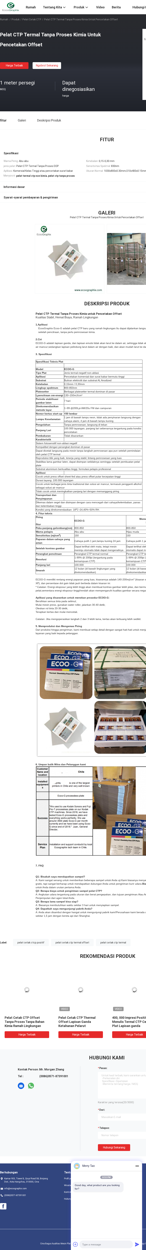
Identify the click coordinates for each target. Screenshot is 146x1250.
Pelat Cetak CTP (31, 19)
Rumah (4, 19)
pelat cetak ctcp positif (30, 942)
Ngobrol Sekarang (47, 65)
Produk (16, 19)
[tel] (41, 1086)
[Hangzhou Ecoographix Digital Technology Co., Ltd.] (10, 6)
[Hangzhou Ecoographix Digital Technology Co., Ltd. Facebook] (3, 1206)
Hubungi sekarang (114, 1147)
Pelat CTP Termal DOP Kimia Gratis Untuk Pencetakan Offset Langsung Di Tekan (25, 1022)
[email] (21, 1086)
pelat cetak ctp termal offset (72, 942)
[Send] (137, 1244)
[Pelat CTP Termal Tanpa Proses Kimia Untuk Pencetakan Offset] (27, 989)
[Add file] (75, 1244)
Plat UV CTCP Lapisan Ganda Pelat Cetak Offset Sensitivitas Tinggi (79, 1022)
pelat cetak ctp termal (113, 942)
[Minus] (137, 1166)
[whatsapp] (31, 1086)
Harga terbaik (14, 65)
